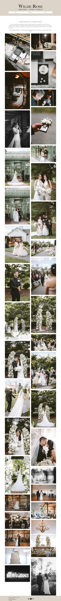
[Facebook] (33, 599)
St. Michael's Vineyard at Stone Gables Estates (28, 30)
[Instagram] (29, 599)
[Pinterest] (31, 599)
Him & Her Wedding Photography (14, 30)
